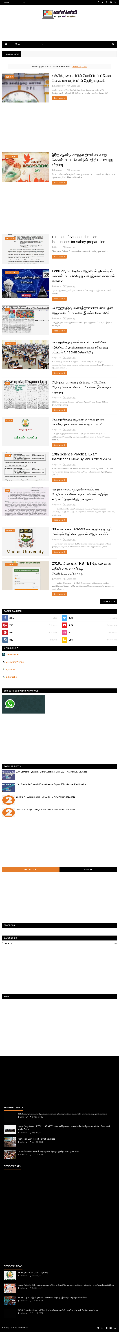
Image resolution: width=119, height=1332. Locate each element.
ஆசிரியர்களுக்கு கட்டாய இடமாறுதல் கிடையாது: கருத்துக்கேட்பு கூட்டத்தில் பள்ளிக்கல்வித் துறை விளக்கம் (62, 1114)
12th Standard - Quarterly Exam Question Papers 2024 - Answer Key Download (51, 772)
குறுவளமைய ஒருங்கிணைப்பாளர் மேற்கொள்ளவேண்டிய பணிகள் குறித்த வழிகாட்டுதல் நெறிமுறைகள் (80, 494)
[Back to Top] (115, 1328)
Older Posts (108, 602)
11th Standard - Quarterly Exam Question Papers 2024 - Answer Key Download (51, 784)
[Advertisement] (59, 35)
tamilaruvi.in (12, 654)
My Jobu (10, 669)
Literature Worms (15, 662)
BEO (7, 384)
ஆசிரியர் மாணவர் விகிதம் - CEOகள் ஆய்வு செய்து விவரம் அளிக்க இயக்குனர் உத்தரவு (82, 387)
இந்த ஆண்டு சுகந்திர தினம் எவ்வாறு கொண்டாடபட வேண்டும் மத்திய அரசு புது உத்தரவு (82, 160)
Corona (9, 77)
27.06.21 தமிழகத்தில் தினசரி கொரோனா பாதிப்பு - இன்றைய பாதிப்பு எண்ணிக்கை (52, 1297)
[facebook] (98, 2)
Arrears (10, 530)
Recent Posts (31, 869)
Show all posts (80, 66)
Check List (10, 343)
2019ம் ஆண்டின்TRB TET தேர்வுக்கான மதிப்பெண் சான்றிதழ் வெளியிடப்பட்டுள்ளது (81, 568)
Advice (9, 421)
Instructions (12, 272)
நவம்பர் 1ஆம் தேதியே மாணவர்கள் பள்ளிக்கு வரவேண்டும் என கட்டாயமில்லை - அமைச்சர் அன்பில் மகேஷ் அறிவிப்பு (66, 1285)
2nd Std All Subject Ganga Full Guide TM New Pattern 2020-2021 (45, 797)
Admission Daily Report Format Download (36, 1139)
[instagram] (110, 2)
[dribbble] (106, 2)
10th (8, 456)
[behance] (115, 2)
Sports (8, 943)
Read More (58, 98)
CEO (7, 309)
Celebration (11, 156)
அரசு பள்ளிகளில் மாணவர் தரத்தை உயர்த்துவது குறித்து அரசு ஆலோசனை (48, 1151)
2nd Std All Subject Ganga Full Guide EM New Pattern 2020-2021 (45, 809)
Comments (88, 869)
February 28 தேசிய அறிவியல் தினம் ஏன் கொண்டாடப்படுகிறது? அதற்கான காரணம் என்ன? (83, 276)
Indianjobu (11, 677)
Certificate (11, 565)
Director (10, 238)
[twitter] (102, 2)
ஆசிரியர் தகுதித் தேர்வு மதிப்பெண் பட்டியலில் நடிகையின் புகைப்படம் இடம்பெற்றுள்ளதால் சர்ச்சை (58, 1310)
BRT (7, 491)
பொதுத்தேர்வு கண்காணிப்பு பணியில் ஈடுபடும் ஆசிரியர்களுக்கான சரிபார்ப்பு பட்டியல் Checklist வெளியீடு (80, 347)
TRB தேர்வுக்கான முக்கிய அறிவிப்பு (33, 1272)
